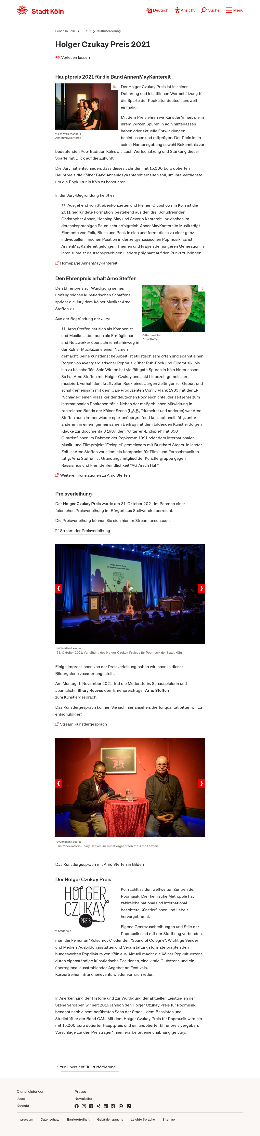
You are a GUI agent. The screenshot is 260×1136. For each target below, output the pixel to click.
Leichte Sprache (143, 1119)
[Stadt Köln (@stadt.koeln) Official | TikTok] (129, 1105)
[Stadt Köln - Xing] (98, 1105)
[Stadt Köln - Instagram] (84, 1105)
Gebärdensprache (110, 1119)
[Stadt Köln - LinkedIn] (106, 1105)
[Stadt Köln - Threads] (91, 1105)
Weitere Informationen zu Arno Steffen (95, 475)
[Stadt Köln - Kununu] (113, 1105)
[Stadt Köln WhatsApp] (120, 1105)
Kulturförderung (109, 31)
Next (201, 588)
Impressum (25, 1119)
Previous (58, 588)
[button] (234, 10)
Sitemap (168, 1119)
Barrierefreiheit (78, 1119)
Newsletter (84, 1098)
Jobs (21, 1098)
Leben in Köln (65, 31)
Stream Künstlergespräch (84, 724)
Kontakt (23, 1105)
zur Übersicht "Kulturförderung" (89, 1067)
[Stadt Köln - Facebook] (77, 1105)
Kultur (86, 31)
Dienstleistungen (30, 1091)
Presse (80, 1091)
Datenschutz (50, 1119)
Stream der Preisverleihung (85, 530)
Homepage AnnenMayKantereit (89, 263)
